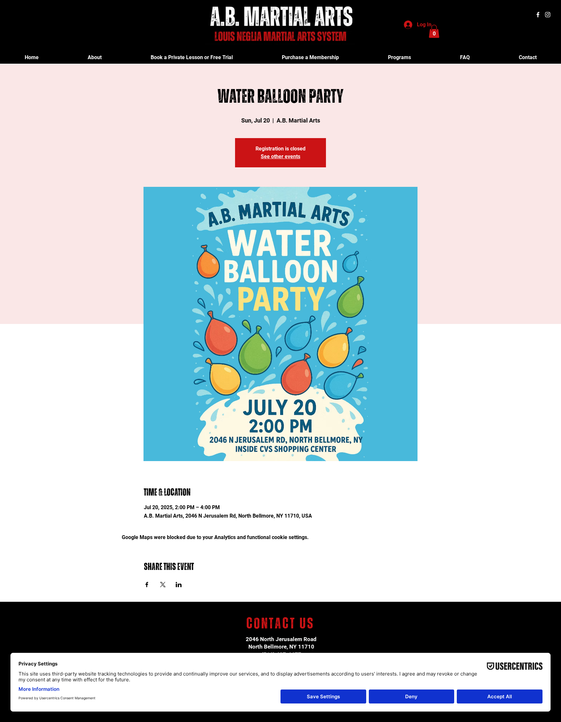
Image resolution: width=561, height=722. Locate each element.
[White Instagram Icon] (547, 14)
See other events (280, 156)
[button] (434, 31)
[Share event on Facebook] (147, 584)
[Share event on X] (163, 584)
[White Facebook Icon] (538, 14)
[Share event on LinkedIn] (179, 584)
